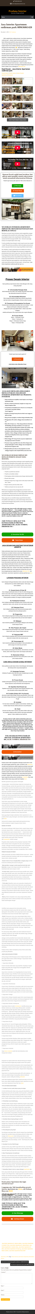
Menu (3, 17)
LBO (7, 1256)
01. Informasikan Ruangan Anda (17, 290)
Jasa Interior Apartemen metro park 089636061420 (22, 1264)
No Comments (13, 32)
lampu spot (10, 1136)
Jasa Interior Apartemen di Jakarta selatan (12, 1243)
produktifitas (25, 777)
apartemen (29, 764)
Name (2, 1285)
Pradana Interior (17, 11)
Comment (3, 1272)
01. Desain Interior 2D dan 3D (17, 590)
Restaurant (10, 75)
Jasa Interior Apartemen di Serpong (12, 1248)
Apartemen (3, 1256)
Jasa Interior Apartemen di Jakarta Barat (19, 1245)
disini (22, 264)
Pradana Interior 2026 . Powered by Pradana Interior (17, 1311)
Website (2, 1294)
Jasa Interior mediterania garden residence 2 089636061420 (15, 1262)
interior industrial (8, 1051)
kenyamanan (7, 839)
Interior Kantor (12, 73)
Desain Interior (5, 73)
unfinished (22, 1076)
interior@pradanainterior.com (18, 3)
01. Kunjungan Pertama (17, 671)
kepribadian (27, 1169)
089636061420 (21, 66)
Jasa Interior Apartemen (24, 1256)
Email (2, 1290)
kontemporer (18, 1006)
